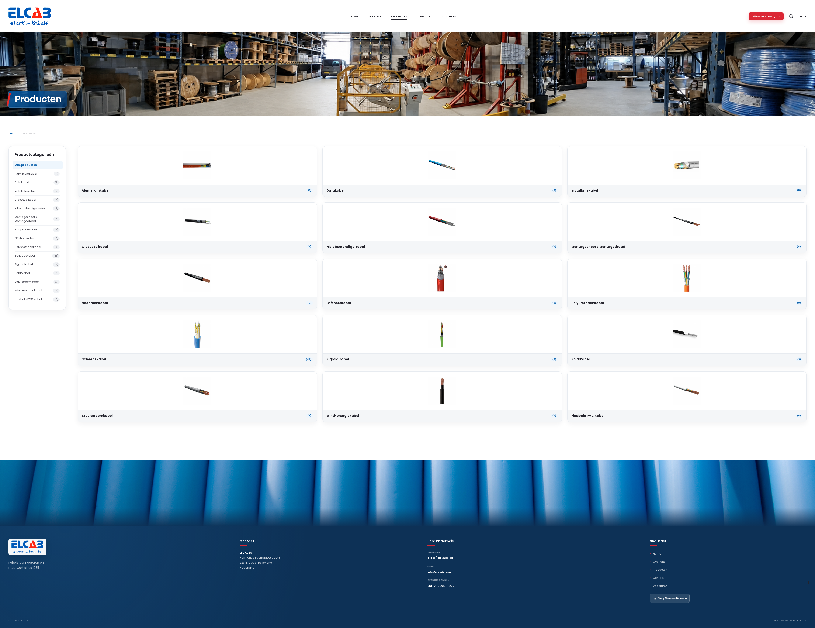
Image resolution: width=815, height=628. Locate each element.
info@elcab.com (439, 572)
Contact (423, 16)
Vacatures (448, 16)
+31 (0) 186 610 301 (440, 558)
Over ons (374, 16)
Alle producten (26, 165)
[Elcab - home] (27, 547)
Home (354, 16)
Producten (399, 16)
